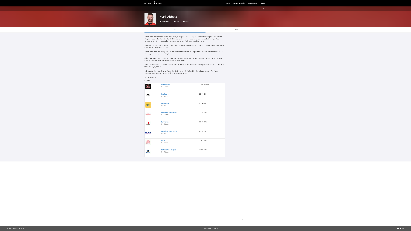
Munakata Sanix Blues (169, 131)
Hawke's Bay (165, 94)
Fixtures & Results (239, 3)
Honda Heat (165, 85)
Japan (163, 140)
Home (228, 3)
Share (265, 8)
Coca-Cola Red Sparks (169, 113)
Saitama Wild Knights (168, 150)
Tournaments (252, 3)
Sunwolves (165, 122)
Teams (262, 3)
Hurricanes (165, 103)
